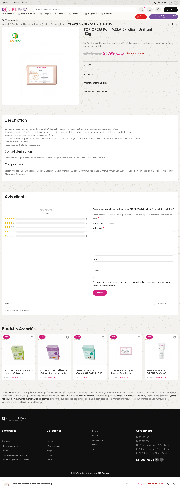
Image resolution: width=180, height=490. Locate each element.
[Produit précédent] (170, 24)
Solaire (50, 441)
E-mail (96, 270)
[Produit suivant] (176, 24)
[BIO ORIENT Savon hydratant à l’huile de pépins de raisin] (18, 350)
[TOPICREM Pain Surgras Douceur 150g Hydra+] (125, 350)
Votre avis (98, 228)
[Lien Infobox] (160, 3)
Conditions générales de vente (15, 460)
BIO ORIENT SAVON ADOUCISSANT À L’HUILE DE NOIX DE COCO (88, 373)
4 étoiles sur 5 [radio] (115, 223)
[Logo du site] (16, 9)
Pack (93, 449)
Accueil (5, 24)
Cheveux (50, 460)
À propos (6, 441)
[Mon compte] (158, 9)
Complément (97, 440)
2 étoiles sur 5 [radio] (111, 223)
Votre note (99, 223)
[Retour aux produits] (173, 24)
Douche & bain (41, 24)
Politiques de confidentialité (14, 455)
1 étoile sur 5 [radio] (109, 223)
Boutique (16, 24)
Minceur (94, 435)
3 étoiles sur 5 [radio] (113, 223)
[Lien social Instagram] (176, 3)
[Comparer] (84, 65)
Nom (95, 259)
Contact (5, 451)
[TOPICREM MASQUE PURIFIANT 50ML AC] (161, 350)
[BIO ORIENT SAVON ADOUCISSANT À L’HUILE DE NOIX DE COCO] (89, 350)
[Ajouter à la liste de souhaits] (90, 65)
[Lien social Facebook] (171, 3)
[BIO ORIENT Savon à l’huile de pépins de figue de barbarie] (54, 350)
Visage (49, 451)
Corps (49, 455)
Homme (94, 445)
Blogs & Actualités (10, 446)
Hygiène (27, 24)
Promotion (96, 454)
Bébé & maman (53, 446)
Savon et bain (57, 24)
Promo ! (142, 17)
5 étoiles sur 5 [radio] (117, 223)
